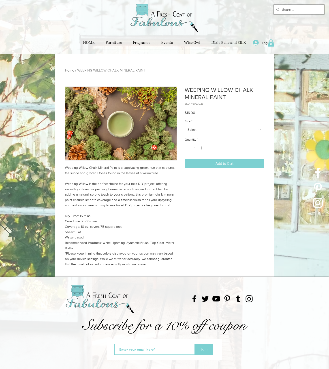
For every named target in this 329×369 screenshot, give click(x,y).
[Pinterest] (227, 299)
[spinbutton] (195, 148)
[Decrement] (188, 148)
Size (188, 121)
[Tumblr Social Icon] (238, 299)
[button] (271, 42)
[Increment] (202, 148)
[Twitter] (205, 299)
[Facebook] (194, 299)
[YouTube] (216, 299)
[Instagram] (249, 299)
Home (69, 70)
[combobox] (224, 129)
